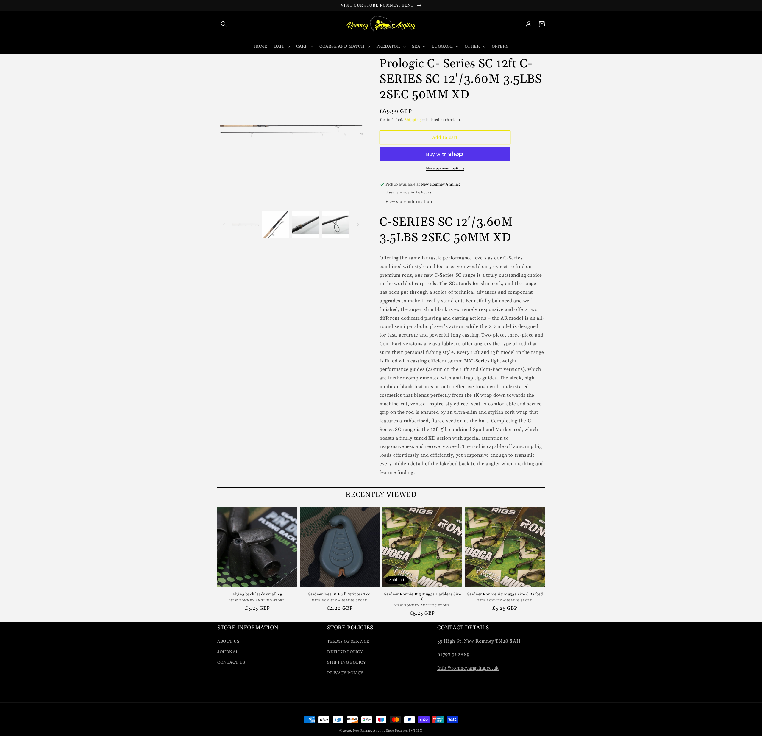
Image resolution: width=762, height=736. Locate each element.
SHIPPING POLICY (346, 662)
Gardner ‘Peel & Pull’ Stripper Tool (340, 594)
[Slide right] (358, 224)
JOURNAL (227, 652)
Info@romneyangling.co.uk (468, 668)
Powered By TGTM (409, 730)
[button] (223, 24)
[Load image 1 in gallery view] (245, 224)
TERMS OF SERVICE (348, 641)
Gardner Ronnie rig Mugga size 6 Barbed (505, 594)
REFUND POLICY (345, 652)
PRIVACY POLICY (345, 673)
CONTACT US (231, 662)
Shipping (413, 120)
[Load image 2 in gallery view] (275, 224)
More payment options (445, 168)
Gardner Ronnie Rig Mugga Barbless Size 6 (422, 597)
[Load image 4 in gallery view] (335, 224)
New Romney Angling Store (373, 730)
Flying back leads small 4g (257, 594)
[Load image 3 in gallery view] (305, 224)
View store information (408, 201)
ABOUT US (228, 641)
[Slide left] (223, 224)
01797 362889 (453, 655)
